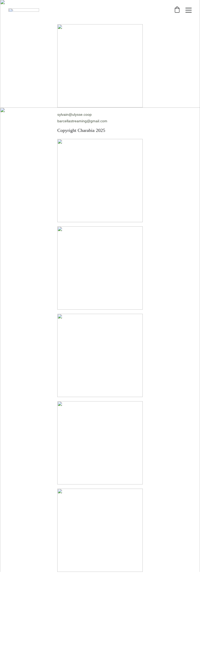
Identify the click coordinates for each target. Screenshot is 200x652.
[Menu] (188, 10)
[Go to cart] (177, 10)
